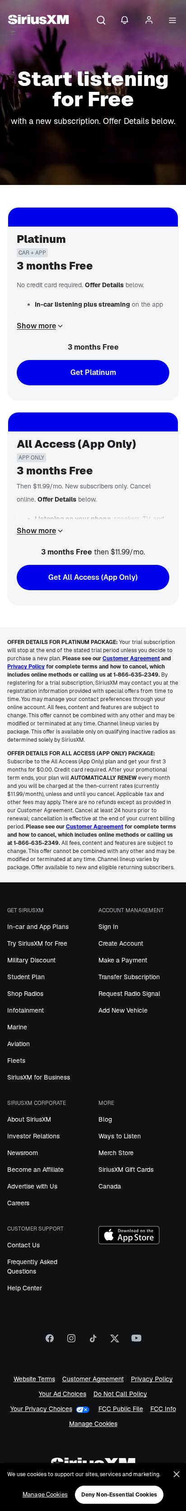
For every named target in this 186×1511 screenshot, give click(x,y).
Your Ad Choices (62, 1394)
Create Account (120, 943)
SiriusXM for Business (38, 1077)
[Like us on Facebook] (49, 1341)
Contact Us (23, 1245)
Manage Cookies (93, 1424)
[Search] (101, 21)
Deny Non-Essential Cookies (119, 1494)
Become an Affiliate (35, 1169)
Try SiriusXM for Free (37, 943)
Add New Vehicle (123, 1010)
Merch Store (116, 1153)
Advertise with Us (32, 1186)
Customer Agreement (93, 1379)
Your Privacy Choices (41, 1409)
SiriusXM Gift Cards (125, 1169)
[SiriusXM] (38, 21)
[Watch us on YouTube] (136, 1341)
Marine (17, 1027)
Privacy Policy (152, 1379)
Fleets (16, 1060)
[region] (93, 1487)
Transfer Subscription (129, 977)
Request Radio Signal (129, 994)
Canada (109, 1186)
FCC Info (163, 1409)
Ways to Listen (119, 1136)
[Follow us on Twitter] (114, 1341)
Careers (18, 1203)
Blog (105, 1119)
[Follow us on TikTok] (93, 1341)
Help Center (24, 1288)
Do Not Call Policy (120, 1394)
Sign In (108, 927)
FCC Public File (120, 1409)
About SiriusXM (29, 1119)
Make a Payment (122, 960)
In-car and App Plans (38, 927)
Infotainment (25, 1010)
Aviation (18, 1044)
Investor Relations (33, 1136)
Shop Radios (25, 994)
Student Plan (26, 977)
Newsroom (22, 1153)
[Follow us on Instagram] (71, 1341)
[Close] (176, 1474)
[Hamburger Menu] (172, 21)
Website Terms (34, 1379)
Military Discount (31, 960)
